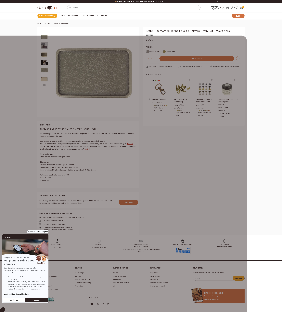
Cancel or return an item (121, 283)
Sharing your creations (82, 279)
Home (39, 23)
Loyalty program (43, 279)
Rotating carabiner (159, 99)
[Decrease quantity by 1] (147, 58)
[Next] (44, 85)
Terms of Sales (155, 276)
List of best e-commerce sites (47, 276)
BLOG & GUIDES (88, 16)
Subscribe (238, 278)
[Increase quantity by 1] (156, 58)
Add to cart (195, 58)
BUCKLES (47, 23)
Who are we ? (41, 273)
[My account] (232, 8)
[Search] (70, 7)
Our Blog (78, 276)
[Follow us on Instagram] (98, 304)
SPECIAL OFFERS (73, 16)
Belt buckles (65, 23)
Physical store (79, 286)
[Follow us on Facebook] (103, 304)
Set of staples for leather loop (180, 100)
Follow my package (119, 276)
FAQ (114, 286)
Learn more (128, 202)
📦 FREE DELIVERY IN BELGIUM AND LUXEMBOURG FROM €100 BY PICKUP (162, 1)
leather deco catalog (214, 292)
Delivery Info (117, 279)
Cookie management (157, 286)
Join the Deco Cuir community (47, 289)
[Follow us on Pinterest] (108, 304)
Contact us (116, 273)
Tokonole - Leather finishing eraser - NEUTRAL (225, 101)
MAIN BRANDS (102, 16)
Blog (238, 16)
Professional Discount (44, 286)
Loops (56, 23)
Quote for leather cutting (83, 283)
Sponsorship (41, 283)
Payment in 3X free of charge (159, 283)
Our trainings (79, 273)
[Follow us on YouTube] (92, 304)
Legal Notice (154, 273)
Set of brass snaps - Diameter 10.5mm (204, 100)
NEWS (62, 16)
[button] (223, 8)
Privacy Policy (154, 279)
